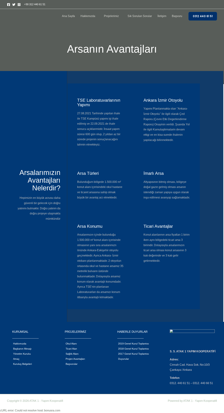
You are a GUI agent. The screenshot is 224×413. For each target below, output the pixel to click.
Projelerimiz (111, 16)
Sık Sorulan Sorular (140, 16)
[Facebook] (8, 4)
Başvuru (177, 16)
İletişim (162, 16)
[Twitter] (13, 4)
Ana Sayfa (68, 16)
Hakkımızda (87, 16)
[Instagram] (19, 4)
